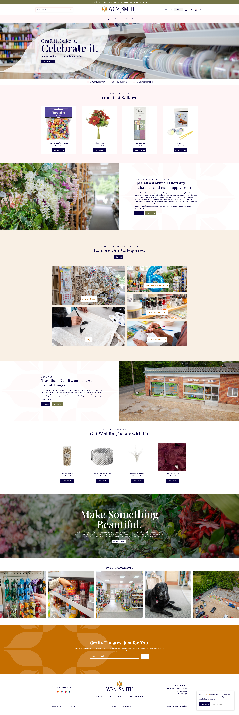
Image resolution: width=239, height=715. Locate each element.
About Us (168, 10)
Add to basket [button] (140, 150)
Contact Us (178, 10)
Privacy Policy (116, 706)
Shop (107, 19)
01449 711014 (142, 2)
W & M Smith (118, 9)
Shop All (119, 257)
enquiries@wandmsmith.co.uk (176, 689)
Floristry (139, 213)
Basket (200, 10)
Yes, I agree (205, 704)
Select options (58, 150)
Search (71, 9)
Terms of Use (127, 706)
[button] (110, 19)
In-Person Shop (48, 61)
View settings (217, 704)
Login (190, 10)
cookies (207, 695)
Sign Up (145, 656)
